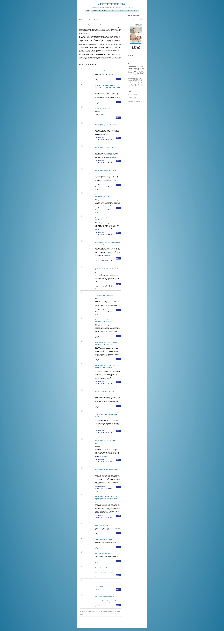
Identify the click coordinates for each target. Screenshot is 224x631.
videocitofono (116, 29)
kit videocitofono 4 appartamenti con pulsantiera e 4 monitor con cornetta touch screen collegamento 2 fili (107, 414)
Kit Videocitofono (107, 10)
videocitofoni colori (135, 70)
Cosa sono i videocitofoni (132, 94)
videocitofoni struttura (136, 83)
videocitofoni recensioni (114, 612)
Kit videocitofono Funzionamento (133, 98)
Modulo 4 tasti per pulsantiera (102, 70)
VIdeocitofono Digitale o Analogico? (90, 25)
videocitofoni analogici (112, 611)
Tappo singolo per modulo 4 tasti (103, 539)
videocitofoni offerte (137, 79)
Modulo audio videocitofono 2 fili (103, 553)
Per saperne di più (98, 75)
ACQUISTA (118, 78)
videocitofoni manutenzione (96, 612)
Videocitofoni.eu (85, 626)
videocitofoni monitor (105, 612)
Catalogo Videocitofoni (122, 10)
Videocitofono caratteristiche (133, 100)
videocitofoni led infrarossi (138, 77)
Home (87, 10)
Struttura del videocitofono (132, 95)
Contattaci (134, 10)
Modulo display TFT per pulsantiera (104, 582)
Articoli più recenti (118, 621)
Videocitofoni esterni (133, 73)
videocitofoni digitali (87, 612)
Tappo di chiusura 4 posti (101, 525)
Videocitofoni (96, 10)
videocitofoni (94, 611)
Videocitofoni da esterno (132, 97)
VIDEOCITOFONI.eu (112, 4)
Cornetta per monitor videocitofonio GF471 (106, 108)
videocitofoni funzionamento (136, 74)
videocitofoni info (136, 75)
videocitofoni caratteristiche (136, 69)
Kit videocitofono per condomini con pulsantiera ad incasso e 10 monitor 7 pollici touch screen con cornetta (107, 442)
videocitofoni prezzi (136, 81)
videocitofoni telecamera (136, 85)
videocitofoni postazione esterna (135, 80)
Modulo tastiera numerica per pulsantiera (105, 568)
